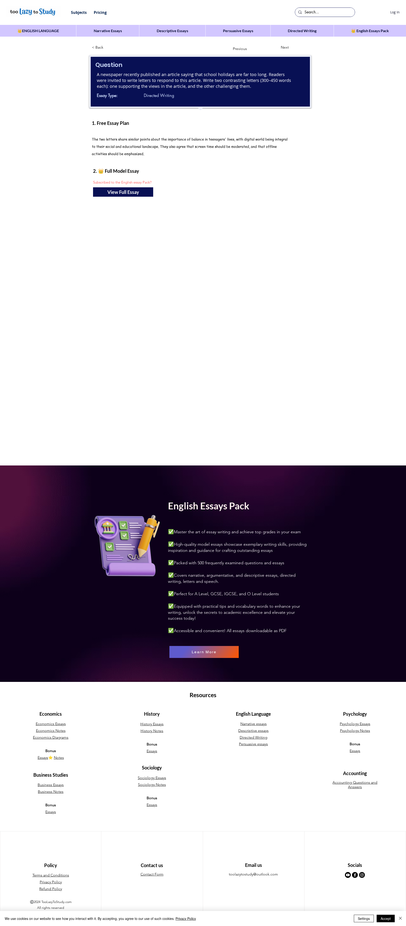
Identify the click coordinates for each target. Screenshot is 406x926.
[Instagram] (362, 875)
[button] (78, 12)
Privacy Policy (186, 918)
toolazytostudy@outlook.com (253, 874)
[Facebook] (355, 875)
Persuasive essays (253, 744)
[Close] (400, 918)
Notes (59, 757)
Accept (386, 918)
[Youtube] (348, 875)
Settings (364, 918)
